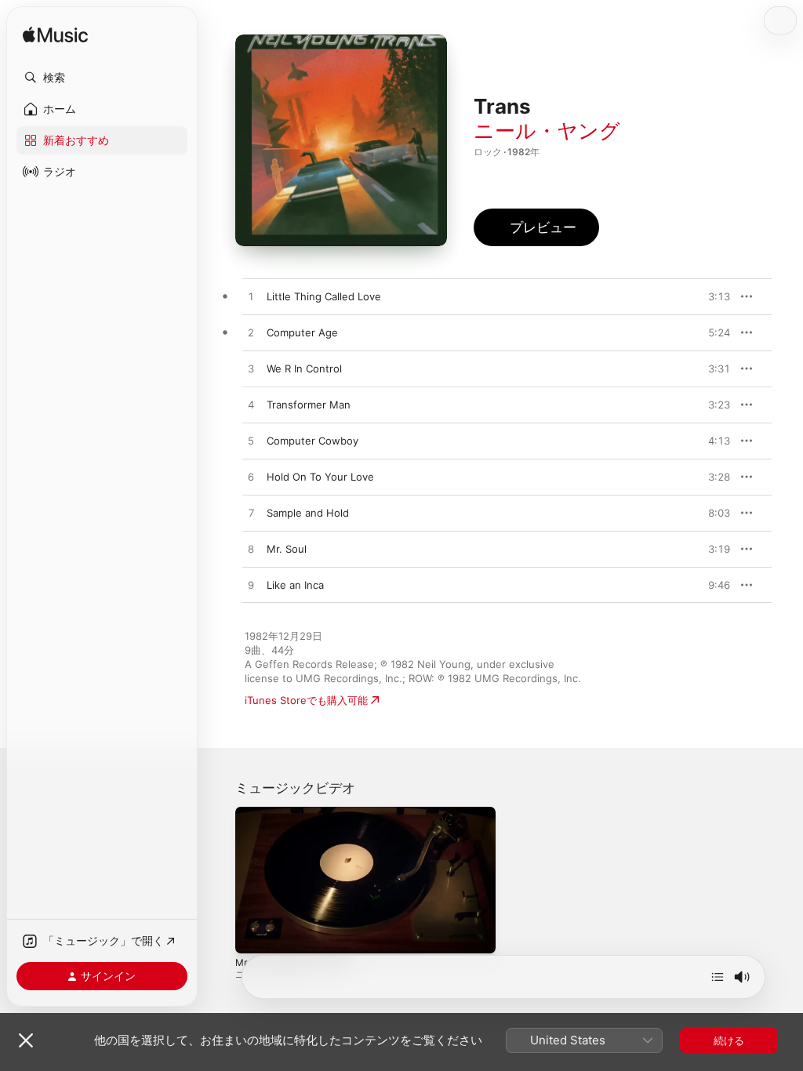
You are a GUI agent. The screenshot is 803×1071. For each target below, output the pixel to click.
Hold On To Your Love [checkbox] (320, 476)
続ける (729, 1040)
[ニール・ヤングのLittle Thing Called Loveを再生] (251, 297)
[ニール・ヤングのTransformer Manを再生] (251, 405)
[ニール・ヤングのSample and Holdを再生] (251, 513)
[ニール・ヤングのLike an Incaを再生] (251, 586)
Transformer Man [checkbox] (309, 404)
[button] (102, 77)
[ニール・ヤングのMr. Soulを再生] (251, 550)
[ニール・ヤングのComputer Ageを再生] (251, 333)
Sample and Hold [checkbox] (308, 512)
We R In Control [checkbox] (304, 368)
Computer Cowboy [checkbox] (312, 440)
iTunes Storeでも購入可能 (306, 700)
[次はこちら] (717, 977)
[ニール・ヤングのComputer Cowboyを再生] (251, 441)
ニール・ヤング (547, 130)
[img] (55, 36)
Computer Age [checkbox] (302, 332)
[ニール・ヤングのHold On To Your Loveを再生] (251, 477)
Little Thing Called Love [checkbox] (324, 296)
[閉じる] (26, 1040)
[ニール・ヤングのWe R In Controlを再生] (251, 369)
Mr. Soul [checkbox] (287, 549)
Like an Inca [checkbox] (295, 585)
